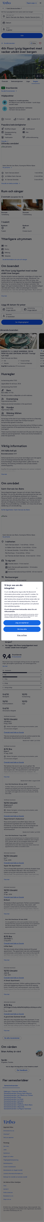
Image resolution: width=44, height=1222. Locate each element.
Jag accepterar (22, 623)
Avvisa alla (22, 629)
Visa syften (22, 635)
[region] (22, 611)
